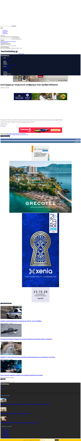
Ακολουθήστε (77, 141)
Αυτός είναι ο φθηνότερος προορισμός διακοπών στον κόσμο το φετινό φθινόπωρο (24, 404)
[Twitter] (7, 89)
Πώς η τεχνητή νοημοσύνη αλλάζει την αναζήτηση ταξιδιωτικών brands (21, 375)
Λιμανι (6, 69)
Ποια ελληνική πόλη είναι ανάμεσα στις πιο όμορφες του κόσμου (19, 422)
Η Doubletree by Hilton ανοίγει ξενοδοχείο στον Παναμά (17, 134)
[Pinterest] (11, 89)
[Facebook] (2, 89)
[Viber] (24, 89)
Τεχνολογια (5, 71)
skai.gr (4, 125)
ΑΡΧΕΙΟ (2, 382)
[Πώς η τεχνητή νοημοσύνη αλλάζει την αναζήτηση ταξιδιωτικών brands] (11, 372)
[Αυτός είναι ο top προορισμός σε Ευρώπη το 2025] (3, 411)
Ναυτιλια (4, 66)
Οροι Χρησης (5, 31)
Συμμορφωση (5, 33)
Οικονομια (7, 58)
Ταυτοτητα (5, 30)
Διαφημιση (5, 32)
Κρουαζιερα (7, 67)
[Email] (20, 89)
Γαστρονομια (5, 72)
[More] (29, 89)
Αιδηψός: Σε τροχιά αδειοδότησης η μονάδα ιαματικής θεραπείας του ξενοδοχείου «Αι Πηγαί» (27, 357)
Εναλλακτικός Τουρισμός (7, 73)
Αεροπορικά (5, 74)
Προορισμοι (5, 63)
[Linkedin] (16, 89)
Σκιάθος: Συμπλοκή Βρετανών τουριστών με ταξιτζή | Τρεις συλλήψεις (21, 321)
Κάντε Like (78, 139)
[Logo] (5, 56)
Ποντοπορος (7, 70)
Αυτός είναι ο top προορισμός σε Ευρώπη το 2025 (14, 413)
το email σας (13, 45)
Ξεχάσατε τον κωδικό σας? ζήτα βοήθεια (8, 41)
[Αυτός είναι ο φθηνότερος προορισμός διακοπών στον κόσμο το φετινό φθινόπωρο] (3, 401)
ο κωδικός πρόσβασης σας (16, 38)
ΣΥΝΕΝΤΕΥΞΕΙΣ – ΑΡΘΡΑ (10, 65)
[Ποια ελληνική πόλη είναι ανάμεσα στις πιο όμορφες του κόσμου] (3, 420)
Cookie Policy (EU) (4, 42)
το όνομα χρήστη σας (15, 37)
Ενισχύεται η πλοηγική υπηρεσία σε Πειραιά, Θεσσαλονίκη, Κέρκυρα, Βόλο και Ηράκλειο (26, 339)
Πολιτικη (7, 59)
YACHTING (7, 68)
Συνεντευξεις (5, 64)
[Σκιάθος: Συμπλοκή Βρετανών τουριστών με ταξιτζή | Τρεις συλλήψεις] (11, 318)
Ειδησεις (4, 57)
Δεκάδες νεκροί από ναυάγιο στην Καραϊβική (16, 133)
